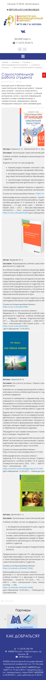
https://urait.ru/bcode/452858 (15, 213)
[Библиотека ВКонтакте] (23, 32)
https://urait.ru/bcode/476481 (15, 307)
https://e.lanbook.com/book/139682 (18, 568)
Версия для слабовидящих (24, 9)
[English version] (25, 49)
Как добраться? (23, 636)
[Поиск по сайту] (20, 49)
